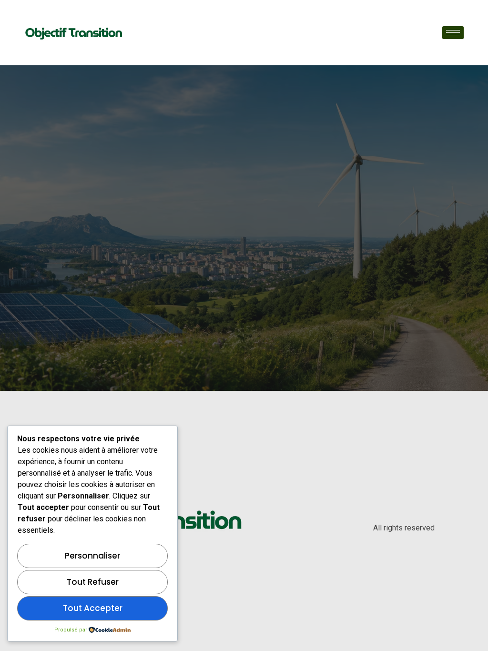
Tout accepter (92, 608)
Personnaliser (92, 555)
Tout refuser (93, 582)
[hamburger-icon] (453, 32)
